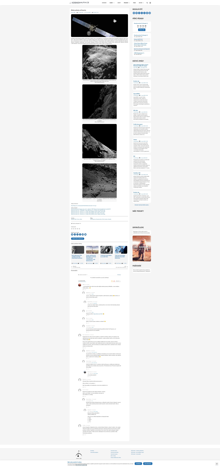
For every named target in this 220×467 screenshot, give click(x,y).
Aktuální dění (73, 219)
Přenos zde (141, 29)
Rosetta (109, 219)
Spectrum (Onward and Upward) (142, 49)
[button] (147, 3)
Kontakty (92, 450)
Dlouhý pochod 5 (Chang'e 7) (141, 23)
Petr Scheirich (94, 352)
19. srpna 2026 (143, 174)
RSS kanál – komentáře (136, 454)
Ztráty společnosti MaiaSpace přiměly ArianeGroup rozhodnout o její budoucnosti (77, 258)
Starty (119, 2)
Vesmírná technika (114, 452)
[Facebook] (136, 13)
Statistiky (104, 2)
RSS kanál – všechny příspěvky (137, 450)
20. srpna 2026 (143, 141)
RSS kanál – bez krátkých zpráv (137, 452)
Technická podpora (94, 452)
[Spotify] (147, 13)
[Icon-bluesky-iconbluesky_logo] (150, 13)
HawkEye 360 (136, 173)
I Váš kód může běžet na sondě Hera (91, 256)
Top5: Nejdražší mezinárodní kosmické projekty (121, 257)
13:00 (147, 82)
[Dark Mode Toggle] (216, 463)
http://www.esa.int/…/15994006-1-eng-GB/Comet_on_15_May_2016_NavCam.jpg (88, 210)
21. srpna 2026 (142, 67)
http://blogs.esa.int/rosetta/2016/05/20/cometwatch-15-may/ (83, 205)
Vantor (135, 139)
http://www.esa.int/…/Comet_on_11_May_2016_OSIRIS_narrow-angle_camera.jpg (88, 211)
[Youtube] (134, 13)
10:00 (147, 95)
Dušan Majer (135, 67)
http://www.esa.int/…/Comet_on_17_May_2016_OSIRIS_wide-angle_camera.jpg (87, 212)
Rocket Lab (136, 81)
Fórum (134, 2)
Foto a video (79, 219)
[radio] (72, 229)
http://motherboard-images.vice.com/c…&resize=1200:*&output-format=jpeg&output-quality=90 (90, 209)
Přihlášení (119, 274)
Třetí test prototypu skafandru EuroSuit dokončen (105, 257)
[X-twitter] (142, 13)
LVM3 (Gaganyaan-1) (139, 53)
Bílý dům (135, 110)
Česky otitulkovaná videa (116, 457)
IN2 (134, 156)
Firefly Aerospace (137, 124)
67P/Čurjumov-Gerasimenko (96, 219)
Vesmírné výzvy (114, 450)
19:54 (146, 67)
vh (92, 400)
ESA (103, 219)
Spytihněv (95, 303)
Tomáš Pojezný (136, 82)
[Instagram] (139, 13)
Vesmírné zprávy (114, 454)
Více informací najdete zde (81, 465)
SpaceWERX (136, 93)
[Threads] (144, 13)
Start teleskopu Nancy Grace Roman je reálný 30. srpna (140, 65)
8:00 (146, 112)
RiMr (93, 294)
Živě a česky (113, 455)
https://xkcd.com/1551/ (98, 313)
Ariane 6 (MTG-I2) (138, 39)
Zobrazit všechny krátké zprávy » (142, 204)
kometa (105, 219)
